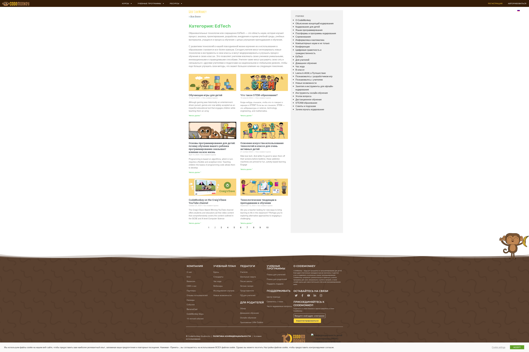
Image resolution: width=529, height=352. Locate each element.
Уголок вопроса (303, 96)
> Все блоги (195, 16)
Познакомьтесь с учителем (309, 79)
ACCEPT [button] (517, 347)
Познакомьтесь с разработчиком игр (313, 76)
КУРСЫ (125, 3)
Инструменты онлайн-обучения (311, 92)
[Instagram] (321, 295)
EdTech (299, 56)
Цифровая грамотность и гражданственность (308, 51)
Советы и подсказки (305, 106)
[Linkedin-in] (315, 295)
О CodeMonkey (303, 20)
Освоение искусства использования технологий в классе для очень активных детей (262, 146)
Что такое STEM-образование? (259, 95)
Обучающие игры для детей (205, 95)
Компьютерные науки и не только (312, 43)
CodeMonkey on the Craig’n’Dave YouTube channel (207, 201)
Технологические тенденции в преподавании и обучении (258, 201)
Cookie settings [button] (498, 347)
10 (268, 227)
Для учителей (302, 59)
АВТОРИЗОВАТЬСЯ (517, 3)
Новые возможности (306, 82)
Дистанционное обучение (308, 99)
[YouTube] (308, 295)
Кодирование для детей (307, 26)
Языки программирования (308, 30)
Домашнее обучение (306, 63)
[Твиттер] (296, 295)
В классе (299, 69)
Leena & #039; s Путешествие (310, 73)
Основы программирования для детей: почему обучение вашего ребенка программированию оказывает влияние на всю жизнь (212, 148)
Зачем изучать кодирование (309, 109)
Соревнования (303, 36)
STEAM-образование (306, 102)
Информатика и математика (309, 39)
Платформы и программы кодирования (315, 33)
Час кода (300, 66)
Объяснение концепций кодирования (314, 23)
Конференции (302, 46)
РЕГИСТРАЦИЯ (495, 3)
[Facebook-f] (302, 295)
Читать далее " (195, 115)
